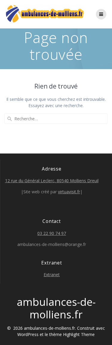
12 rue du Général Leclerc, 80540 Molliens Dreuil (52, 180)
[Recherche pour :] (56, 118)
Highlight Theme (79, 334)
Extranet (52, 274)
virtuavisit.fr (69, 191)
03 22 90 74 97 (51, 233)
